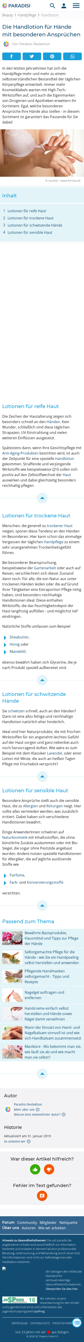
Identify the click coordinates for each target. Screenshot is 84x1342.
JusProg (39, 1311)
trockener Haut (60, 525)
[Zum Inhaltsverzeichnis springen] (42, 498)
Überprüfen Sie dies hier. (62, 1289)
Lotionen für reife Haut (27, 210)
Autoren (29, 1227)
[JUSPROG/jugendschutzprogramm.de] (19, 1299)
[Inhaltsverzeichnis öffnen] (77, 1323)
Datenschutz (40, 1323)
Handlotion (64, 458)
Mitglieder (48, 1222)
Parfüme (17, 875)
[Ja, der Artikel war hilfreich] (35, 1169)
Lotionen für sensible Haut (30, 232)
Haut (67, 474)
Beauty (7, 15)
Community (27, 1222)
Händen (53, 421)
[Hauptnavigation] (76, 5)
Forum (8, 1222)
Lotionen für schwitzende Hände (35, 225)
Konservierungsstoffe (45, 882)
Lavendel (54, 753)
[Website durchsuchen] (52, 5)
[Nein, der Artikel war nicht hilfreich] (49, 1169)
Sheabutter (19, 637)
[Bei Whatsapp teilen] (72, 56)
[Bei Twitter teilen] (32, 56)
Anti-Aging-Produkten (20, 453)
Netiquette (68, 1222)
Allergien (30, 805)
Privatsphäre (62, 1323)
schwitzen (16, 711)
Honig (15, 644)
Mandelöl (17, 651)
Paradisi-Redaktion (28, 1104)
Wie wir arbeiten (52, 1227)
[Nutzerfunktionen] (63, 5)
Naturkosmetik (14, 837)
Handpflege (27, 15)
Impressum (20, 1323)
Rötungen (54, 805)
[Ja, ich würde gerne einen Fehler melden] (42, 1196)
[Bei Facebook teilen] (11, 56)
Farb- (14, 882)
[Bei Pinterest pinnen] (52, 56)
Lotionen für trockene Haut (31, 218)
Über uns (10, 1228)
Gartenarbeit (45, 567)
